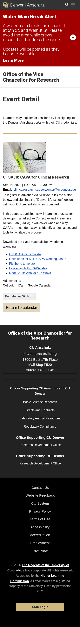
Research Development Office (40, 445)
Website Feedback (40, 495)
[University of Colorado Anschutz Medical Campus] (34, 5)
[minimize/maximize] (73, 37)
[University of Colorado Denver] (14, 5)
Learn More (13, 60)
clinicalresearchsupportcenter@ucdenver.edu (45, 189)
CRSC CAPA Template (25, 254)
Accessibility (40, 527)
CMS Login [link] (40, 607)
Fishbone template (22, 263)
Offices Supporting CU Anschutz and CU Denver (40, 391)
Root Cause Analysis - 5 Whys (30, 273)
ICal (20, 285)
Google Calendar (39, 285)
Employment (40, 543)
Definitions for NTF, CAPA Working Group (37, 259)
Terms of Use (40, 519)
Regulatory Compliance (40, 426)
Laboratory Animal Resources (40, 418)
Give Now (40, 551)
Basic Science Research (40, 402)
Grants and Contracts (40, 410)
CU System (40, 503)
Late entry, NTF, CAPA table (28, 268)
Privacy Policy (40, 511)
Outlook (8, 285)
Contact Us (40, 488)
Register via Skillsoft (19, 296)
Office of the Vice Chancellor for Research (31, 77)
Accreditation (40, 535)
